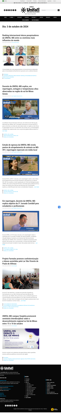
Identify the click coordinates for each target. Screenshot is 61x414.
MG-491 (16, 191)
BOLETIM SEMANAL (35, 20)
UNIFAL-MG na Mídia (8, 134)
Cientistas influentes (8, 75)
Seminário (33, 358)
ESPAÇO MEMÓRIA (25, 20)
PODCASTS (48, 17)
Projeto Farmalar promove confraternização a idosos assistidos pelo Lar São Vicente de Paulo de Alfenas (20, 261)
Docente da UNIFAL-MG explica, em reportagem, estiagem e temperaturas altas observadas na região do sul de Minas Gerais (20, 90)
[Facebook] (5, 10)
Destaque (6, 74)
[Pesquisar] (59, 10)
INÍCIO (5, 17)
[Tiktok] (15, 10)
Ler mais (4, 131)
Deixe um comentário (9, 137)
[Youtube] (11, 10)
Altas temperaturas (8, 135)
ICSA (16, 249)
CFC (14, 249)
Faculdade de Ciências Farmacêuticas (25, 305)
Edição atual (2, 394)
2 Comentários (7, 78)
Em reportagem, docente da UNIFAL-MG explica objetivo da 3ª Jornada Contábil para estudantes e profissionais (20, 203)
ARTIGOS (41, 17)
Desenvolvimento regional (18, 358)
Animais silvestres (8, 191)
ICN (17, 135)
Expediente (2, 393)
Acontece (6, 357)
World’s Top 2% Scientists (8, 77)
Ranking (22, 75)
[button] (12, 17)
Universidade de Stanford (30, 75)
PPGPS (28, 358)
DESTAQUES (19, 17)
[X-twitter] (9, 10)
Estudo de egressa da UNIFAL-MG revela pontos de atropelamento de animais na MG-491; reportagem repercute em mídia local (20, 147)
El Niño (14, 135)
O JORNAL (11, 17)
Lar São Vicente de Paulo (12, 306)
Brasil (5, 0)
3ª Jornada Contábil (8, 249)
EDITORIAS (34, 17)
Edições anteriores (3, 396)
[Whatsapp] (13, 10)
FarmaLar (4, 306)
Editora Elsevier (16, 75)
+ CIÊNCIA (55, 17)
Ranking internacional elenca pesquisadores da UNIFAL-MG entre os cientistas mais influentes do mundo (20, 38)
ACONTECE (27, 17)
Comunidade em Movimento (10, 304)
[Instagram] (7, 10)
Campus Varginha (8, 358)
